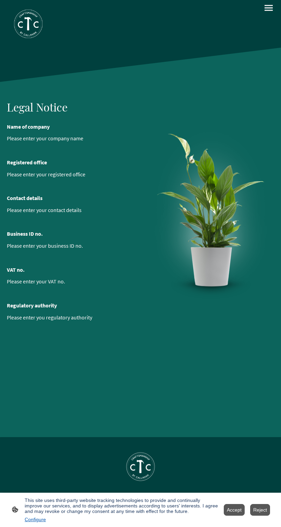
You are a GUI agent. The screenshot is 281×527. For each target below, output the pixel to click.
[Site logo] (28, 23)
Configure (35, 519)
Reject (260, 510)
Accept (234, 510)
